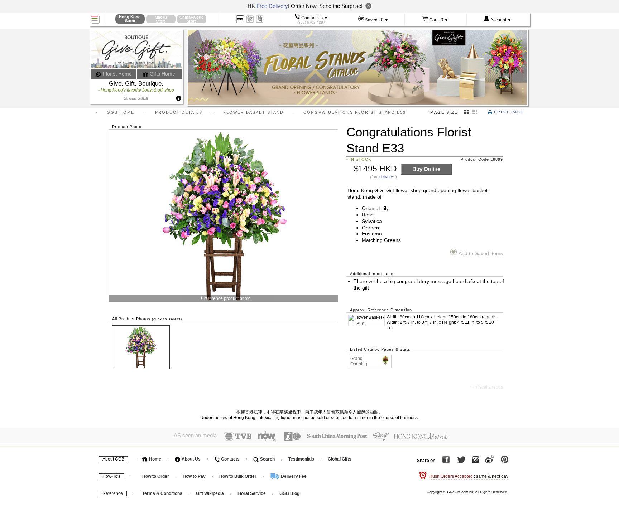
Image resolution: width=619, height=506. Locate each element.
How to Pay (195, 476)
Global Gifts (339, 459)
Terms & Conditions (162, 493)
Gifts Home (161, 74)
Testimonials (301, 459)
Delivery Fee (293, 476)
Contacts (230, 459)
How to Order (155, 476)
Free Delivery (272, 6)
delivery (386, 177)
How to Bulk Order (238, 476)
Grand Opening (358, 361)
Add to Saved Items (481, 253)
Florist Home (116, 74)
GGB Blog (289, 493)
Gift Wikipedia (210, 493)
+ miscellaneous (487, 387)
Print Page (508, 112)
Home (154, 459)
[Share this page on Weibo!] (489, 460)
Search (267, 459)
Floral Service (251, 493)
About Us (191, 459)
